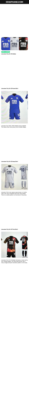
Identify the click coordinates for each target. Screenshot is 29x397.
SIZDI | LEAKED (5, 52)
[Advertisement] (14, 20)
